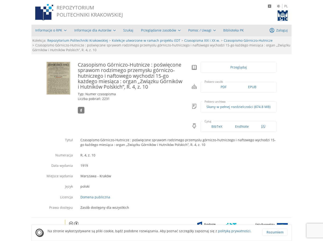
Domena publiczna (95, 197)
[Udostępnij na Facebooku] (81, 110)
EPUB (252, 87)
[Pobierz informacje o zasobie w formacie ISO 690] (263, 126)
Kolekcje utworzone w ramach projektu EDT (146, 40)
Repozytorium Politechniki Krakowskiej (77, 40)
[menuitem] (50, 30)
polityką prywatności (234, 231)
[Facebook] (269, 6)
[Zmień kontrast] (278, 6)
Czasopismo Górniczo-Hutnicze (248, 40)
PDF (224, 87)
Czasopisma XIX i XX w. (202, 40)
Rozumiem (275, 232)
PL (286, 6)
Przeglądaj (238, 67)
